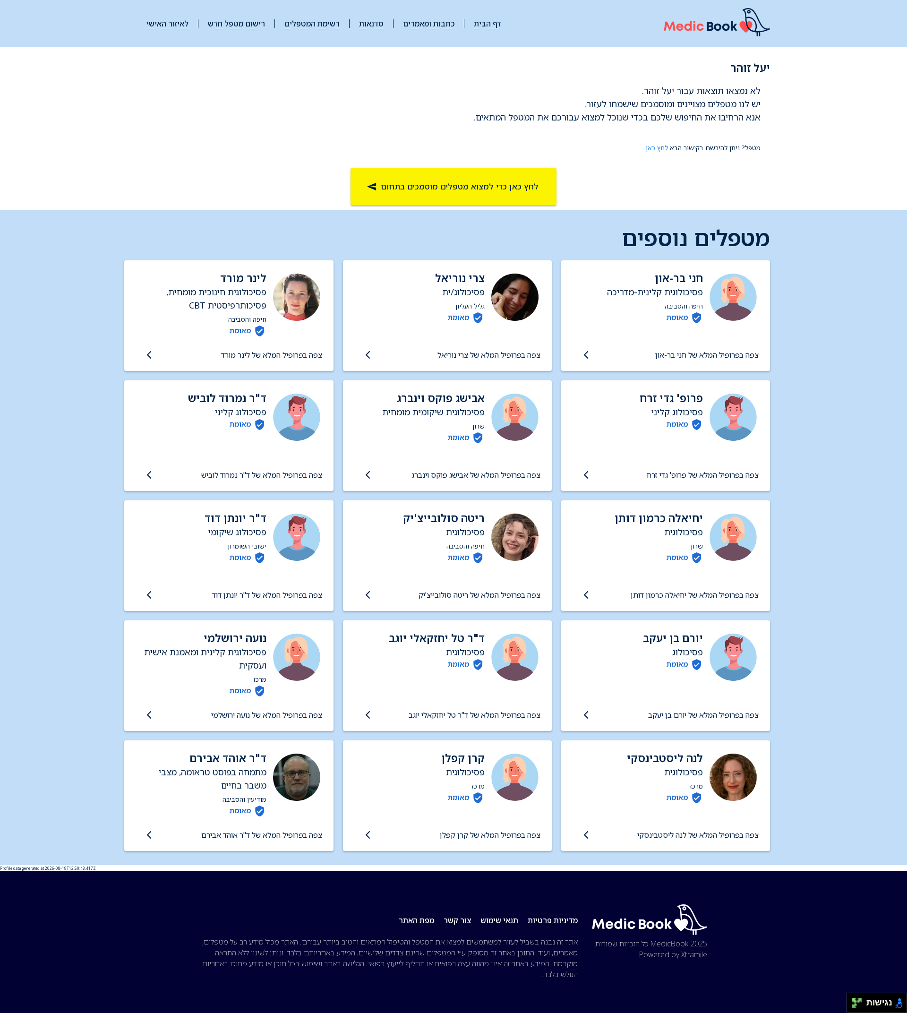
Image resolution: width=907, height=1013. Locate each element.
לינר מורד (243, 278)
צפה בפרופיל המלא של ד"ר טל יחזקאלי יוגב (474, 715)
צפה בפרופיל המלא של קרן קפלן (490, 835)
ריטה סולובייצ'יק (444, 518)
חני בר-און (679, 278)
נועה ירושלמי (235, 638)
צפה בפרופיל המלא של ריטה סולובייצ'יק (479, 595)
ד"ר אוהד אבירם (227, 758)
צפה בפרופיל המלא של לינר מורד (271, 355)
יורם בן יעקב (673, 638)
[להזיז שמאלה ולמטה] (854, 1005)
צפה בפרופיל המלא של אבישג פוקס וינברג (475, 475)
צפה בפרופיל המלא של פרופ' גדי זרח (703, 475)
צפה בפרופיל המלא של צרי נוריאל (488, 355)
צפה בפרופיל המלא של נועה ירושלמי (266, 715)
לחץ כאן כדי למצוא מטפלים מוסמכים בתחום (460, 186)
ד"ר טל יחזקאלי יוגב (437, 638)
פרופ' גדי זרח (671, 398)
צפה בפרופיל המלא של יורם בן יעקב (703, 715)
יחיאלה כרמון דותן (659, 518)
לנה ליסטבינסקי (665, 758)
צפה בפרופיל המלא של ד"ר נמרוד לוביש (261, 475)
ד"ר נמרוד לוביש (227, 398)
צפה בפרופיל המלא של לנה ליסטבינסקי (698, 835)
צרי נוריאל (460, 278)
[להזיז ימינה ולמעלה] (859, 1000)
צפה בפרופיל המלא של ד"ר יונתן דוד (267, 595)
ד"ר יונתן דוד (235, 518)
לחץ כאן (657, 147)
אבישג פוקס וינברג (441, 398)
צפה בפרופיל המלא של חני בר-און (707, 355)
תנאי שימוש (499, 920)
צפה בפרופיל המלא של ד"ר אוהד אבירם (261, 835)
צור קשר (457, 920)
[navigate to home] (717, 24)
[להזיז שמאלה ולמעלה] (854, 1000)
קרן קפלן (463, 758)
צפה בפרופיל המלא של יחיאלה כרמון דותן (695, 595)
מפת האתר (416, 920)
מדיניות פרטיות (553, 920)
